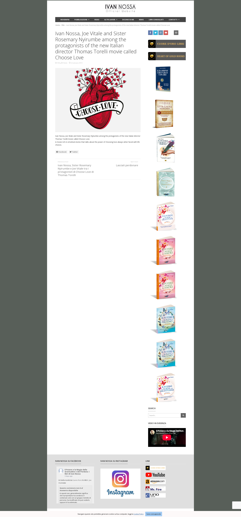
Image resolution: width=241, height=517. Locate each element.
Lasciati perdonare (127, 165)
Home (57, 25)
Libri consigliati (156, 19)
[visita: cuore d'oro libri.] (167, 46)
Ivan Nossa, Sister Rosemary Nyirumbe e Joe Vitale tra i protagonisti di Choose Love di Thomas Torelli (76, 170)
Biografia (65, 19)
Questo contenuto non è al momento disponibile (71, 489)
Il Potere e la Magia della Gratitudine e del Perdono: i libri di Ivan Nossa (77, 471)
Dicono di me (128, 19)
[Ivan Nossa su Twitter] (155, 32)
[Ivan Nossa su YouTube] (166, 32)
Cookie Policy (139, 514)
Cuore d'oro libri (79, 480)
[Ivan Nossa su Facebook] (150, 32)
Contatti (173, 19)
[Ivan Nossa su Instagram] (160, 32)
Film (63, 25)
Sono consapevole (153, 514)
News (141, 19)
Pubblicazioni (80, 19)
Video (96, 19)
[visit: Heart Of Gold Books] (167, 59)
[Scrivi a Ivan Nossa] (176, 32)
